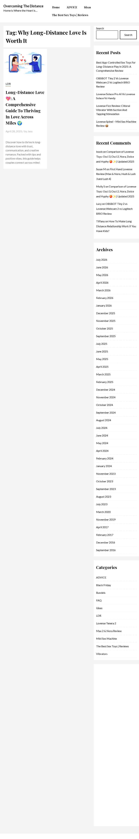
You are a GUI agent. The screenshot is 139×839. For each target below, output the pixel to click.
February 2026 (104, 297)
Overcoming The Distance (23, 6)
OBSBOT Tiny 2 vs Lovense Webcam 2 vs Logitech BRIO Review (113, 82)
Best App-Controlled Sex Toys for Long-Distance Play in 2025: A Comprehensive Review (116, 66)
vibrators (101, 653)
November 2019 (105, 519)
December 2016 (105, 542)
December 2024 (105, 389)
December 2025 (105, 313)
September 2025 (106, 336)
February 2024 (104, 458)
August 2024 (103, 420)
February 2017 (104, 534)
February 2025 (104, 381)
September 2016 (106, 550)
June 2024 (102, 435)
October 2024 (104, 404)
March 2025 (103, 374)
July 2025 (101, 343)
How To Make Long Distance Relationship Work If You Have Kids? (116, 226)
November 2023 (105, 473)
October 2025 (104, 328)
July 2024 (101, 427)
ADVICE (101, 577)
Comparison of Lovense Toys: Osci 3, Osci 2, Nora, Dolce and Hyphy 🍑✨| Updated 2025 (115, 156)
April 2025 (102, 366)
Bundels (100, 592)
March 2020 (103, 511)
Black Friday (103, 585)
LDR (8, 83)
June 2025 (102, 351)
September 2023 (106, 488)
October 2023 (104, 481)
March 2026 (103, 290)
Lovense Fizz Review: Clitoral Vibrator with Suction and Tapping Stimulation (113, 109)
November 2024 (105, 397)
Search (100, 28)
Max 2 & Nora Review (109, 630)
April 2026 (102, 282)
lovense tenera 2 (106, 623)
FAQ (99, 600)
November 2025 (105, 320)
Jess (30, 131)
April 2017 (102, 527)
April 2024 (102, 450)
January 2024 (104, 466)
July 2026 (101, 259)
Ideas (99, 608)
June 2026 (102, 267)
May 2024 (102, 443)
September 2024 (106, 412)
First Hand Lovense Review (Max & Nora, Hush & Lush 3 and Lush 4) (116, 174)
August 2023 (103, 496)
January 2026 (104, 305)
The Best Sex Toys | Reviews (112, 646)
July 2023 (101, 504)
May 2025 (102, 359)
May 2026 (102, 274)
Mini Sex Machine (106, 638)
